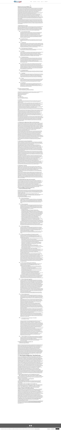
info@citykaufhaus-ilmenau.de (24, 97)
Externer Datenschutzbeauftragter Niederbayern (35, 401)
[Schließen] (60, 428)
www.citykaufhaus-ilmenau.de (24, 98)
